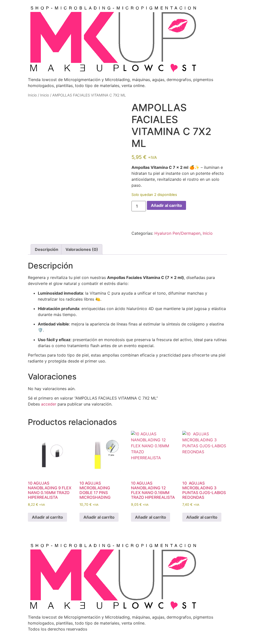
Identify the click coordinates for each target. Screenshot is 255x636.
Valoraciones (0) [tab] (81, 249)
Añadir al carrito (166, 205)
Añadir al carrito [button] (47, 517)
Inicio (32, 95)
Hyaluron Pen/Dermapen (177, 233)
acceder (48, 404)
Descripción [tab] (46, 249)
